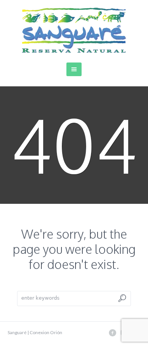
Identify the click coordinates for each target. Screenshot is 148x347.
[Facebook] (112, 332)
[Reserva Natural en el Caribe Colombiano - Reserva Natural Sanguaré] (74, 30)
